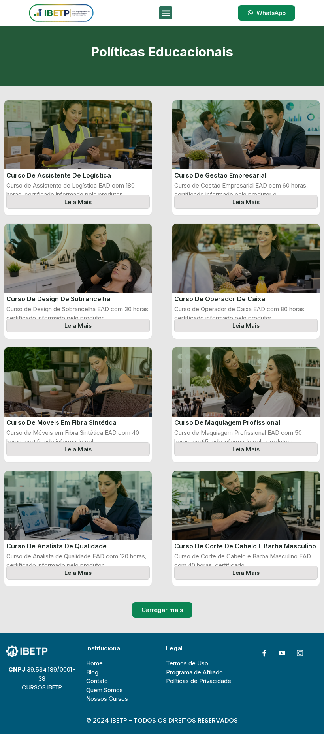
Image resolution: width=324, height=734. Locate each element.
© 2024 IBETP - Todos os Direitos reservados (162, 720)
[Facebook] (264, 653)
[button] (165, 12)
